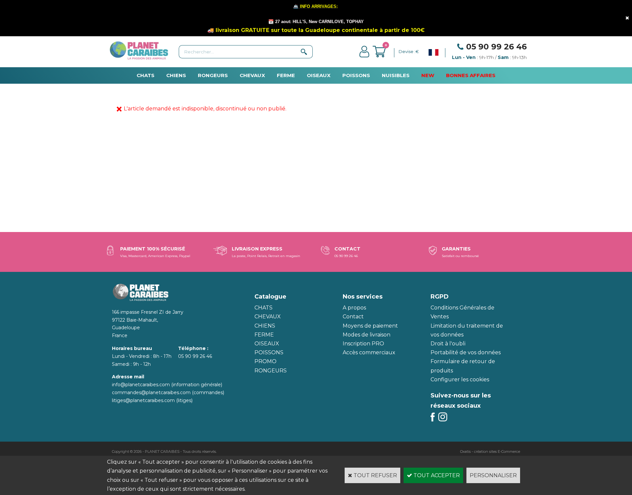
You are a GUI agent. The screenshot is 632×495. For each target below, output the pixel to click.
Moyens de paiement (370, 326)
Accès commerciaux (369, 352)
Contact (353, 316)
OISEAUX (318, 75)
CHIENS (176, 75)
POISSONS (356, 75)
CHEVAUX (252, 75)
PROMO (265, 361)
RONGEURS (213, 75)
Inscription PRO (363, 343)
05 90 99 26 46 (496, 46)
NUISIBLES (395, 75)
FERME (286, 75)
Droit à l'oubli (448, 343)
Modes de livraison (366, 335)
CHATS (145, 75)
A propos (354, 308)
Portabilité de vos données (466, 352)
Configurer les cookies (460, 379)
